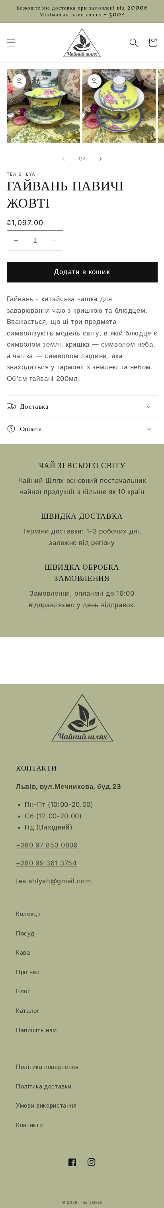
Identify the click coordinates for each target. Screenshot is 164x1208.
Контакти (29, 1125)
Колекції (28, 914)
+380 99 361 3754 (46, 863)
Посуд (25, 933)
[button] (10, 42)
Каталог (27, 1010)
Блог (23, 991)
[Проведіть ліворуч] (63, 158)
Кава (23, 952)
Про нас (28, 972)
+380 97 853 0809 (47, 845)
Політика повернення (47, 1067)
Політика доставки (43, 1086)
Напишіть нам (36, 1030)
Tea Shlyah (91, 1202)
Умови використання (46, 1105)
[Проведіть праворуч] (100, 158)
